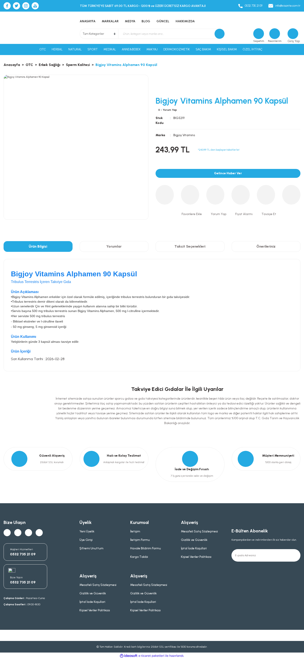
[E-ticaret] (151, 656)
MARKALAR (110, 21)
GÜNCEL (162, 21)
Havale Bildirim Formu (145, 548)
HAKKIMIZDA (185, 21)
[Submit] (294, 555)
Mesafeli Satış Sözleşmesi (199, 531)
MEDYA (130, 21)
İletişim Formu (140, 540)
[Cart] (258, 33)
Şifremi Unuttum (91, 548)
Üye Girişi (86, 540)
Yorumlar (114, 246)
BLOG (146, 21)
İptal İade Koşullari (194, 548)
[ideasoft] (129, 656)
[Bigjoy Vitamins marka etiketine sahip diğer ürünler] (171, 83)
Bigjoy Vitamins (184, 135)
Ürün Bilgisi (38, 246)
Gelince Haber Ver (228, 173)
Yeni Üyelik (86, 531)
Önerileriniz (266, 246)
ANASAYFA (87, 21)
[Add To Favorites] (191, 214)
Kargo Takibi (139, 557)
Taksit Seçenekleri (189, 246)
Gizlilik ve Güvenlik (194, 540)
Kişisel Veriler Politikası (196, 557)
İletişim (135, 531)
